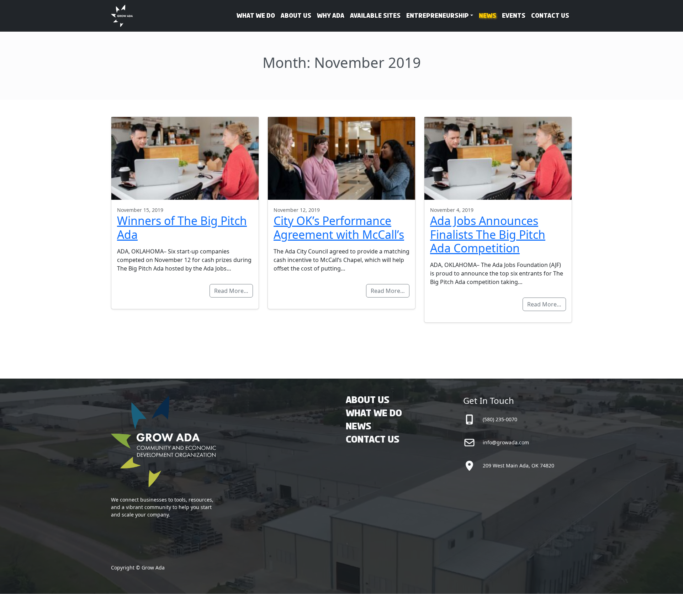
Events (513, 16)
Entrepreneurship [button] (437, 16)
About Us (296, 16)
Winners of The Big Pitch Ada (182, 227)
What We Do (256, 16)
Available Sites (375, 16)
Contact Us (550, 16)
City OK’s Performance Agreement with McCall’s (339, 227)
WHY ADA (330, 16)
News (487, 16)
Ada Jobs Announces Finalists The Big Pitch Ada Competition (487, 234)
